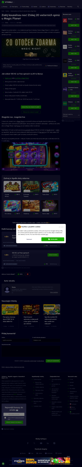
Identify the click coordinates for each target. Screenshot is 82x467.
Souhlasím (54, 239)
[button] (61, 226)
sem (47, 234)
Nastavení (29, 239)
